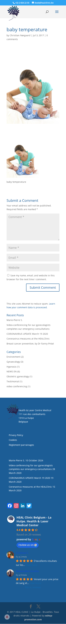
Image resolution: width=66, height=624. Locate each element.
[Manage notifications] (7, 617)
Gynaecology (13, 361)
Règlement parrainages (21, 444)
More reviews (33, 587)
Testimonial (13, 381)
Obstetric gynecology (18, 376)
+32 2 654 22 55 (22, 2)
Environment (13, 356)
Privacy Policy (16, 435)
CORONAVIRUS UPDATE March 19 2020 (27, 333)
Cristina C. (22, 553)
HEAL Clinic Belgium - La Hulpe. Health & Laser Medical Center (33, 521)
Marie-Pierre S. (15, 320)
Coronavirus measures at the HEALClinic (28, 338)
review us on (26, 545)
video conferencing (17, 386)
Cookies (13, 439)
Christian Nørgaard (20, 35)
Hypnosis (11, 366)
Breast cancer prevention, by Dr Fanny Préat (30, 343)
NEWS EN (12, 371)
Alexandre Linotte (27, 571)
